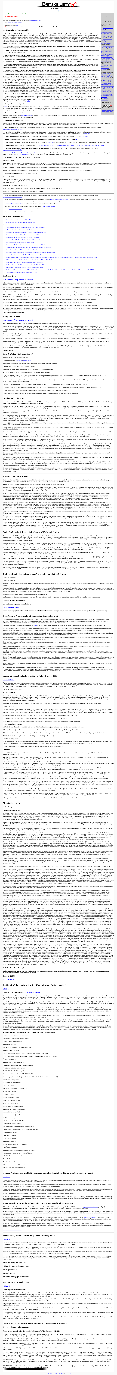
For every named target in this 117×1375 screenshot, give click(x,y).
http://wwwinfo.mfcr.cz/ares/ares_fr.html (23, 153)
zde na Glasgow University (48, 206)
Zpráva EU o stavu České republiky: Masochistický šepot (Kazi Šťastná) (23, 249)
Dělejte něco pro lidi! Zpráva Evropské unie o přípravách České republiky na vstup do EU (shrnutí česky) (30, 252)
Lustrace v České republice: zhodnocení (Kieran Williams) (19, 219)
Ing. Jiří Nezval (8, 979)
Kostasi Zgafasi (27, 360)
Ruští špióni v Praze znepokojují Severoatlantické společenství (106, 67)
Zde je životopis (24, 211)
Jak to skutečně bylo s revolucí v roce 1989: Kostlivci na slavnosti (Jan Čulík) (24, 267)
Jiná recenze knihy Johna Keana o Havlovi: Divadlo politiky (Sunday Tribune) (24, 239)
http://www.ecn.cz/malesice (12, 1230)
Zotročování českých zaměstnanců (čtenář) (106, 42)
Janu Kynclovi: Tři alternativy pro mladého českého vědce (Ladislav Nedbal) (24, 254)
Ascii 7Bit (104, 110)
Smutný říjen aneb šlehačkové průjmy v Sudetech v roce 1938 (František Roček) (106, 75)
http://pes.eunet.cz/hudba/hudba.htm (12, 150)
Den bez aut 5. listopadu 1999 (105, 99)
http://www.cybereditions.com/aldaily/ (13, 129)
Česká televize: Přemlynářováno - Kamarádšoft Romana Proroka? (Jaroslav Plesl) (25, 262)
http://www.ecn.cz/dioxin (31, 992)
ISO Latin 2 (58, 1373)
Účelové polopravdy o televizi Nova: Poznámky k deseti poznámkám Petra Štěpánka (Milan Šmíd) (29, 259)
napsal (35, 625)
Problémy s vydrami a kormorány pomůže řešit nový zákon (107, 96)
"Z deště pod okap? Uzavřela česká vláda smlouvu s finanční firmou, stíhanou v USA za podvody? (29, 247)
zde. (28, 101)
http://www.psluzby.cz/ (90, 1217)
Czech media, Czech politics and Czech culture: (16, 203)
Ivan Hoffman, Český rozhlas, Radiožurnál (18, 280)
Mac (111, 111)
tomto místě (87, 133)
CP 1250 (107, 111)
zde (17, 25)
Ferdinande (19, 360)
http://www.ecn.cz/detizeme (90, 1207)
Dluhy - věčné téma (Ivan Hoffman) (106, 39)
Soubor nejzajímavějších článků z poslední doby (106, 32)
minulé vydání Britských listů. (15, 22)
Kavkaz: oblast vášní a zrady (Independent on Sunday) (106, 51)
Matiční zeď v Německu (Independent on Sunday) (107, 46)
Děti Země (6, 989)
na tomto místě (84, 136)
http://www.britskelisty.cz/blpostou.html (12, 197)
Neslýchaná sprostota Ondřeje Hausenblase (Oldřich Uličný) (20, 242)
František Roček (8, 680)
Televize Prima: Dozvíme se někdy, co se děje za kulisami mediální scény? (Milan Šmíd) (26, 244)
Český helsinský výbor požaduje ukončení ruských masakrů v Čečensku (107, 60)
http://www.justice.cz (24, 154)
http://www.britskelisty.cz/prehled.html (59, 199)
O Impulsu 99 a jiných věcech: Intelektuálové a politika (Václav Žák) (22, 237)
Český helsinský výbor (11, 607)
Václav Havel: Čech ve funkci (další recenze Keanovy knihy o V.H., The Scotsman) (25, 227)
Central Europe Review (35, 20)
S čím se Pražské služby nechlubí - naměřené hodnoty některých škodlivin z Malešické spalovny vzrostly (107, 90)
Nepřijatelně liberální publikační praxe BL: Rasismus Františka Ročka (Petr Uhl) (25, 264)
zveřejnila (50, 142)
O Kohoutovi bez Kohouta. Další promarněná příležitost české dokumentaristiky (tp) (25, 232)
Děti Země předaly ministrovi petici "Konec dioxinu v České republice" (107, 85)
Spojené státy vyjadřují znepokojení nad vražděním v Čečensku (107, 56)
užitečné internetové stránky (15, 209)
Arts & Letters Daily (26, 115)
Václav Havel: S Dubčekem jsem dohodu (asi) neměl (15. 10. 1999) (21, 272)
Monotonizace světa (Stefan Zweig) (106, 81)
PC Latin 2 (109, 110)
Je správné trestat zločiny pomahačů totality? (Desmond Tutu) (20, 222)
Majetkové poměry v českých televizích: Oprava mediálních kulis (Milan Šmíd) (24, 234)
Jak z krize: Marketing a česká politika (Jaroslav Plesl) (19, 229)
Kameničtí (69, 1373)
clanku (6, 106)
